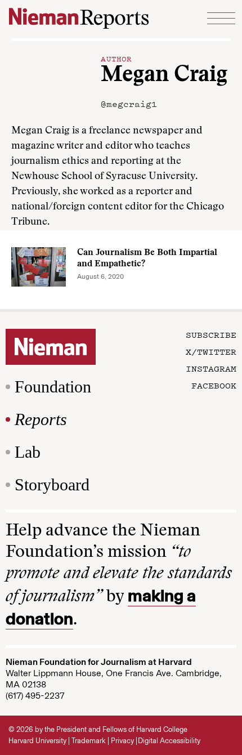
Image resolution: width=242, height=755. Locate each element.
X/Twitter (211, 351)
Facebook (213, 385)
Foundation (53, 386)
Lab (28, 452)
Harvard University (37, 740)
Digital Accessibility (169, 740)
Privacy (122, 740)
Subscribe (211, 334)
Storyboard (52, 484)
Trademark (88, 740)
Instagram (211, 368)
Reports (41, 419)
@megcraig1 (129, 103)
